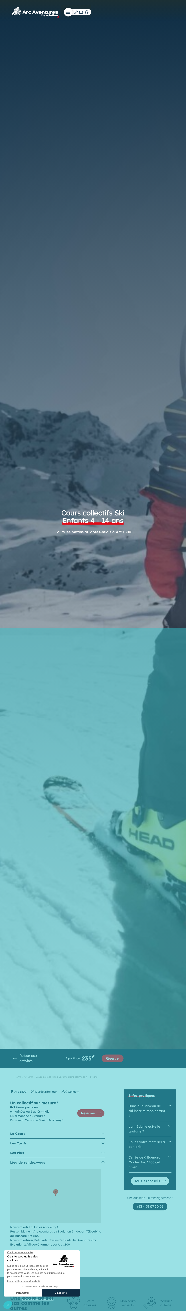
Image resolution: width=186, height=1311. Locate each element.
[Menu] (68, 12)
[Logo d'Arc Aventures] (35, 12)
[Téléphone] (76, 12)
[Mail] (81, 12)
